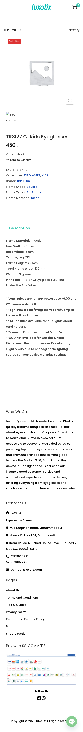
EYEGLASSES (32, 175)
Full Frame (33, 192)
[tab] (41, 228)
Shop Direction (16, 634)
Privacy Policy (16, 612)
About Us (13, 590)
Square (32, 187)
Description (19, 228)
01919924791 (19, 556)
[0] (74, 7)
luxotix (41, 721)
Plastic (34, 198)
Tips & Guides (16, 605)
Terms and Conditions (22, 598)
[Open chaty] (71, 721)
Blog (9, 626)
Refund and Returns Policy (25, 619)
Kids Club (23, 181)
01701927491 (19, 562)
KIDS (45, 175)
